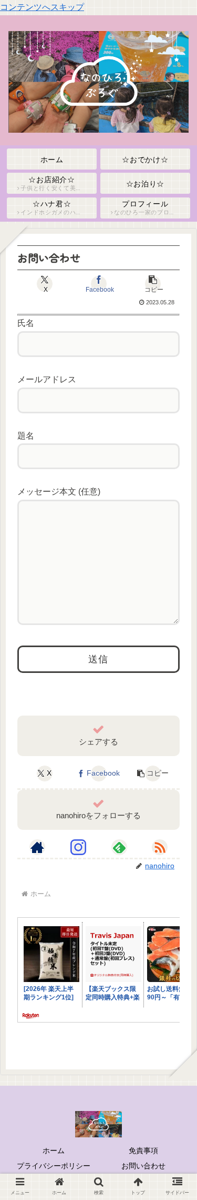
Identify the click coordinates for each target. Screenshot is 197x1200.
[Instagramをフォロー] (78, 847)
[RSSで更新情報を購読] (159, 847)
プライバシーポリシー (53, 1166)
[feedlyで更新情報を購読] (119, 847)
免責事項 (143, 1150)
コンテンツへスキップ (42, 7)
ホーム (54, 1150)
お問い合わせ (143, 1166)
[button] (153, 283)
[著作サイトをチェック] (37, 847)
